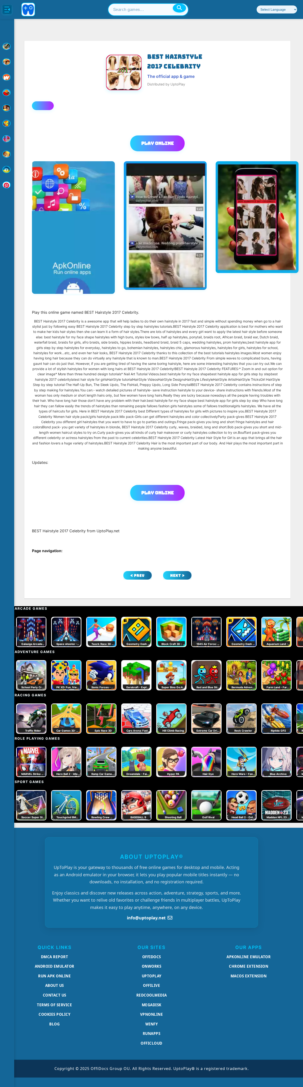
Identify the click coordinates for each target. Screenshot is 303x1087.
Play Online (157, 143)
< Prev (137, 575)
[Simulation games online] (7, 123)
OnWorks (151, 966)
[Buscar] (179, 8)
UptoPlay (151, 976)
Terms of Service (54, 1004)
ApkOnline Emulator (249, 956)
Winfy (151, 1024)
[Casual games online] (7, 93)
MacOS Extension (249, 976)
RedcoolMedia (151, 995)
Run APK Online (54, 976)
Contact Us (54, 995)
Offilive (151, 985)
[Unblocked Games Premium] (7, 185)
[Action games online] (7, 46)
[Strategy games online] (7, 154)
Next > (177, 575)
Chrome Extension (248, 966)
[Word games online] (7, 169)
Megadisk (151, 1004)
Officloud (151, 1043)
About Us (54, 985)
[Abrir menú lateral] (7, 9)
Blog (54, 1024)
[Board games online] (7, 77)
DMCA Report (54, 956)
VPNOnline (151, 1014)
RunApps (151, 1033)
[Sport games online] (7, 139)
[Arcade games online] (7, 62)
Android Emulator (54, 966)
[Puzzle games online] (7, 108)
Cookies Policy (54, 1014)
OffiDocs (151, 956)
